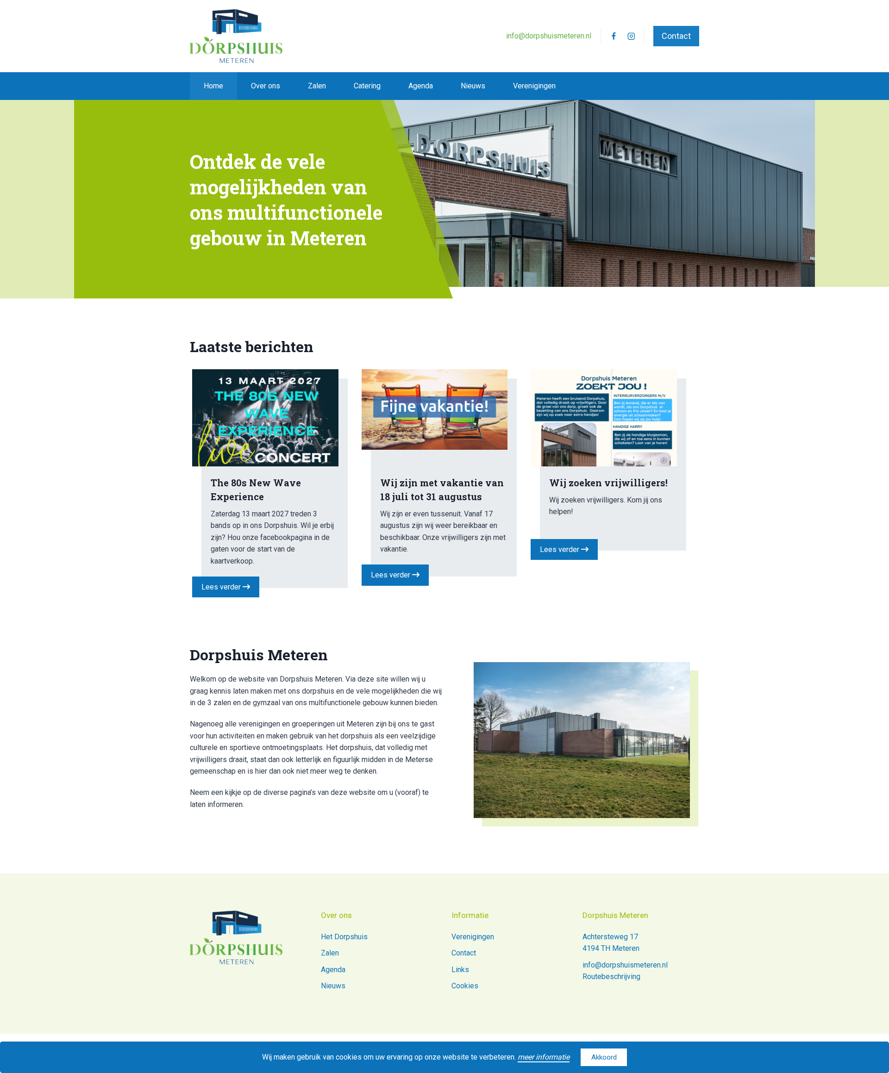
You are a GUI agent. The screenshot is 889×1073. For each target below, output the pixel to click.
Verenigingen (534, 85)
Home (213, 85)
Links (460, 969)
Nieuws (473, 85)
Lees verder (222, 587)
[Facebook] (613, 35)
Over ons (265, 85)
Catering (367, 85)
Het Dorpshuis (344, 936)
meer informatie (544, 1057)
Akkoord (604, 1057)
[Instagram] (631, 35)
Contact (676, 36)
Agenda (420, 85)
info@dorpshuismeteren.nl (548, 35)
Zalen (317, 85)
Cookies (464, 985)
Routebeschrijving (611, 976)
